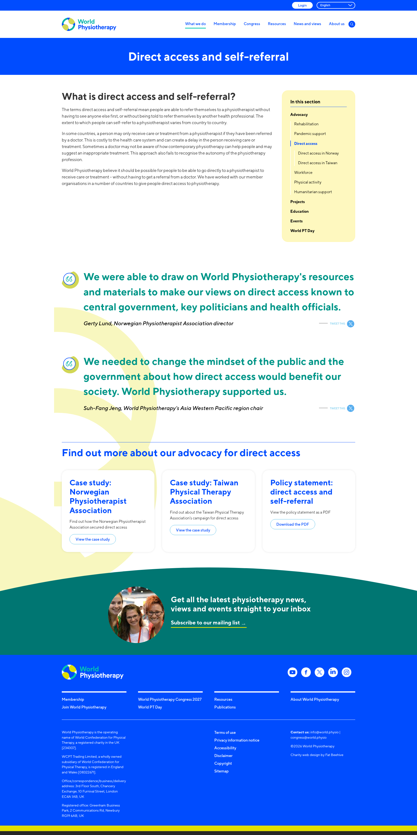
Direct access (305, 143)
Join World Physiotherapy (84, 707)
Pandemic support (310, 133)
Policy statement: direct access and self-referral (301, 492)
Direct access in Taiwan (317, 163)
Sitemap (221, 771)
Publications (225, 707)
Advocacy (299, 114)
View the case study (93, 539)
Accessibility (225, 747)
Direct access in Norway (318, 153)
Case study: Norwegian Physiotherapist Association (98, 496)
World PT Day (302, 230)
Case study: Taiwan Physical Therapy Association (204, 492)
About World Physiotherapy (315, 699)
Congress (252, 23)
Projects (297, 201)
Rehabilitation (306, 124)
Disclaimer (223, 755)
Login (302, 5)
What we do (195, 23)
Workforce (303, 172)
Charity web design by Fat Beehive (317, 755)
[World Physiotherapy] (89, 24)
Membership (225, 23)
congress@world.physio (309, 737)
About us (337, 23)
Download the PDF (292, 524)
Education (299, 211)
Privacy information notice (236, 740)
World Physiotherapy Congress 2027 (170, 699)
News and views (307, 23)
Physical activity (307, 182)
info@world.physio (324, 732)
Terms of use (225, 732)
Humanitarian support (313, 192)
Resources (277, 23)
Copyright (223, 763)
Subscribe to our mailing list (205, 622)
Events (296, 221)
